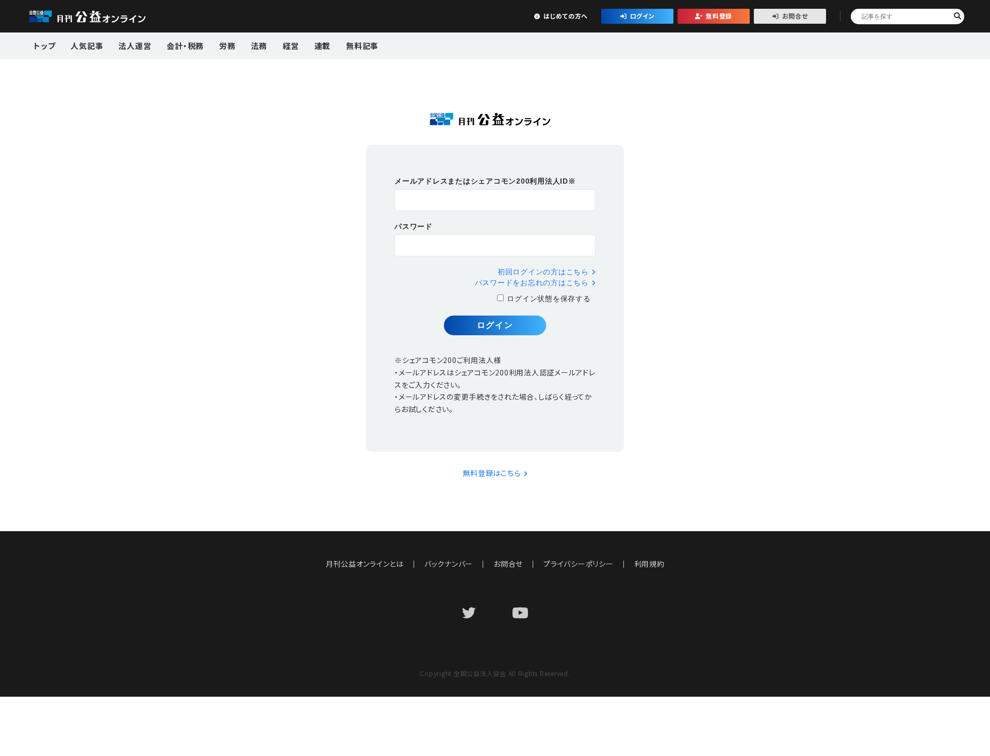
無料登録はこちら (491, 473)
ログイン (642, 15)
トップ (44, 45)
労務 (227, 45)
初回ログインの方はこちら (543, 272)
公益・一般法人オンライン (103, 16)
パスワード (413, 226)
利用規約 (649, 563)
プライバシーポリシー (578, 563)
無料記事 (362, 45)
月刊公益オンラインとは (365, 563)
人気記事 (87, 45)
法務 (259, 45)
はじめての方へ (565, 15)
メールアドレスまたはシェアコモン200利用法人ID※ (485, 181)
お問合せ (795, 15)
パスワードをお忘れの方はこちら (532, 282)
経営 (291, 45)
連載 (323, 45)
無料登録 (719, 15)
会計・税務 (185, 45)
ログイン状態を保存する (548, 298)
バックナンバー (448, 563)
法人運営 (135, 45)
